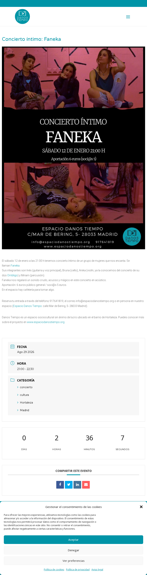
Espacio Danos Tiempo (27, 306)
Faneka (15, 265)
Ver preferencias (74, 561)
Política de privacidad (78, 569)
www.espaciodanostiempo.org (46, 322)
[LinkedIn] (77, 485)
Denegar (73, 550)
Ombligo (12, 275)
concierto (26, 387)
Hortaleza (26, 402)
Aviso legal (97, 569)
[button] (141, 507)
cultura (24, 395)
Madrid (24, 410)
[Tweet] (69, 485)
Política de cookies (54, 569)
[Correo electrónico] (86, 485)
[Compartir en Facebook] (60, 485)
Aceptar (73, 539)
